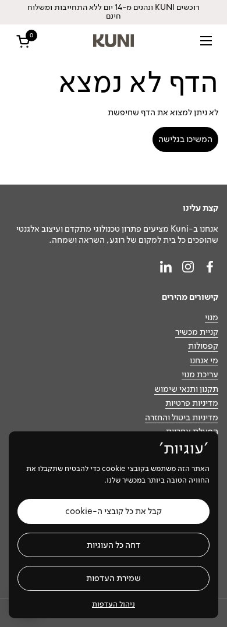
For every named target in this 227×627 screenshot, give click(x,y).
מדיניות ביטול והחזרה (181, 417)
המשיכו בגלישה (185, 139)
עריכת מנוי (200, 374)
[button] (21, 41)
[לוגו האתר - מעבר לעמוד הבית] (113, 40)
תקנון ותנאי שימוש (186, 389)
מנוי (211, 317)
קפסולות (203, 346)
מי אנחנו (204, 360)
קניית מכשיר (196, 332)
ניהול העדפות (113, 604)
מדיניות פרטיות (191, 403)
